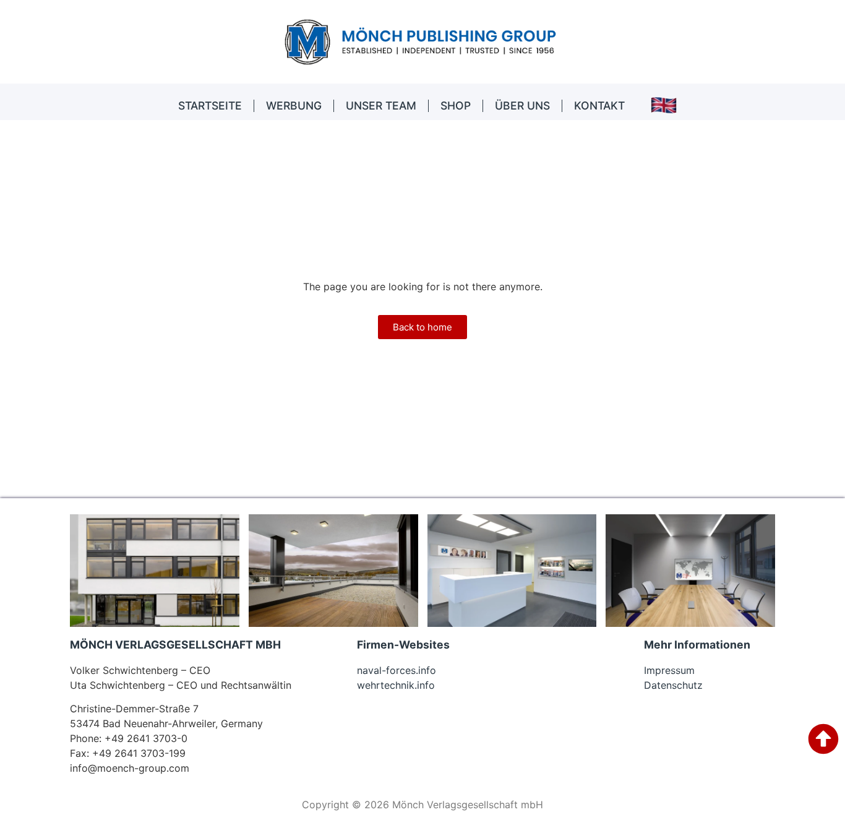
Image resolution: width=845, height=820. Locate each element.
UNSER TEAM (381, 105)
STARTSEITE (210, 105)
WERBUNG (294, 105)
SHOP (455, 105)
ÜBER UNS (522, 105)
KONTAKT (599, 105)
